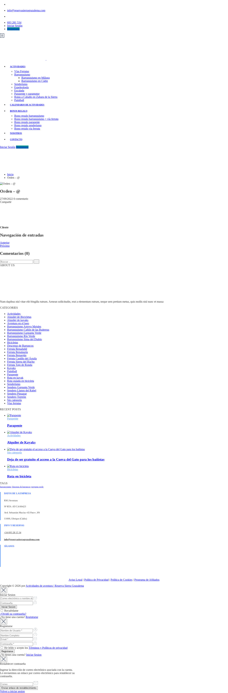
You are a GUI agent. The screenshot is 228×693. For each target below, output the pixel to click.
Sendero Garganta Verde (21, 387)
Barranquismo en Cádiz (34, 80)
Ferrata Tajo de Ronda (19, 364)
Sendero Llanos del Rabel (21, 390)
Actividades (17, 66)
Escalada (19, 90)
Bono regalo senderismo (28, 125)
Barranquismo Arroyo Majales (24, 326)
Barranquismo (22, 74)
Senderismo (20, 84)
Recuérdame (11, 610)
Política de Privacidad (96, 579)
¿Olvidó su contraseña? (13, 613)
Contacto (16, 139)
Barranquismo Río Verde (21, 336)
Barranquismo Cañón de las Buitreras (28, 329)
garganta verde (37, 487)
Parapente (12, 374)
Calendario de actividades (27, 105)
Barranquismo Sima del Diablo (24, 339)
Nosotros (16, 133)
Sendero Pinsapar (17, 393)
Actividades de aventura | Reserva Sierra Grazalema (55, 585)
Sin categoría (14, 400)
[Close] (3, 590)
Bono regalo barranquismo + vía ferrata (36, 118)
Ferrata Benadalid (17, 348)
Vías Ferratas (21, 71)
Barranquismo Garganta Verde (24, 332)
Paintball (19, 100)
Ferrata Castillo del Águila (22, 358)
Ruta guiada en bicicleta (20, 380)
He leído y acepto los (36, 647)
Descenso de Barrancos (20, 345)
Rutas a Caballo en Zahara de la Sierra (35, 96)
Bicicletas (12, 342)
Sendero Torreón (16, 396)
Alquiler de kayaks (17, 320)
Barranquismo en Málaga (35, 77)
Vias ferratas (14, 403)
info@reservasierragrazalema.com (26, 10)
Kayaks (11, 368)
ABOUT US (7, 265)
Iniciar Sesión (14, 25)
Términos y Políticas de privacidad (48, 647)
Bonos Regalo (18, 111)
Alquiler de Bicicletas (19, 316)
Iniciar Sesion (34, 654)
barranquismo (5, 487)
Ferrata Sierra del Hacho (21, 361)
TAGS (3, 483)
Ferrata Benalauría (17, 352)
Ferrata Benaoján (16, 355)
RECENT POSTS (10, 409)
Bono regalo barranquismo (29, 115)
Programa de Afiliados (146, 579)
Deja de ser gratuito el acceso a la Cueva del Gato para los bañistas (55, 459)
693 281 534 (14, 22)
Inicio (10, 174)
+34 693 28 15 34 (12, 532)
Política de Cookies (121, 579)
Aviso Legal (75, 579)
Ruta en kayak (15, 377)
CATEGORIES (9, 307)
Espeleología (21, 87)
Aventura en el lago (18, 323)
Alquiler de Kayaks (21, 442)
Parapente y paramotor (27, 93)
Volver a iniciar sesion (12, 691)
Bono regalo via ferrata (27, 128)
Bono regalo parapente (27, 122)
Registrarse (13, 28)
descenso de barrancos (21, 487)
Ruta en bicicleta (19, 476)
